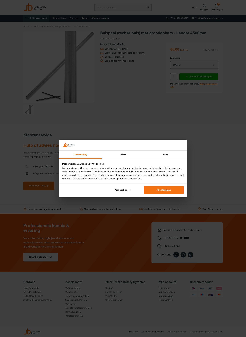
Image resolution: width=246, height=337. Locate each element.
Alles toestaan (164, 190)
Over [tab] (165, 154)
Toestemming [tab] (80, 154)
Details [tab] (123, 154)
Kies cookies (121, 190)
